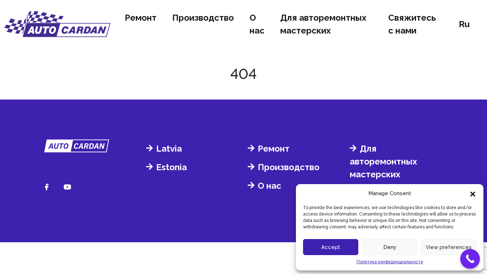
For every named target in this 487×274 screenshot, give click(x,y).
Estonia (171, 167)
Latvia (169, 148)
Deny (389, 247)
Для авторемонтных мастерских (323, 24)
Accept (330, 247)
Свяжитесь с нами (412, 24)
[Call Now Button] (470, 259)
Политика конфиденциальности (390, 261)
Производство (203, 17)
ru (464, 24)
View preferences (449, 247)
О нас (257, 24)
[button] (472, 193)
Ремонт (141, 17)
